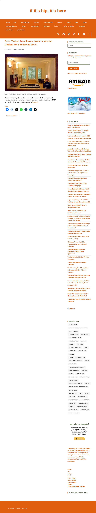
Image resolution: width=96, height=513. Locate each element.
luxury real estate (75, 383)
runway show (73, 409)
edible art (72, 364)
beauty (71, 344)
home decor (80, 373)
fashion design (74, 370)
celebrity (72, 351)
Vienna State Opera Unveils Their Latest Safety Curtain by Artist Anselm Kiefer (79, 283)
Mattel (87, 383)
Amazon (77, 450)
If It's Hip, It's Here (48, 10)
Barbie (83, 341)
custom (9, 49)
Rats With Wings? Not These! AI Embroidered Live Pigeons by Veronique (78, 173)
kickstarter (84, 377)
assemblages (73, 341)
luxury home (73, 380)
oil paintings (82, 396)
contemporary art (75, 360)
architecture (73, 334)
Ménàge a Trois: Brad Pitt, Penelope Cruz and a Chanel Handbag (77, 244)
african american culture (78, 328)
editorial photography (77, 367)
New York (72, 396)
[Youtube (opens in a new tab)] (84, 34)
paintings (85, 400)
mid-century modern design (78, 387)
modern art (73, 390)
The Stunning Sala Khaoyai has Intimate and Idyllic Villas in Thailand (78, 270)
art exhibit (85, 334)
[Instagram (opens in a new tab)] (74, 34)
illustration (73, 377)
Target (70, 452)
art (68, 471)
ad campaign (73, 324)
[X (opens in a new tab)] (59, 34)
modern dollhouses (18, 49)
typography (85, 409)
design (87, 360)
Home (69, 469)
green (71, 373)
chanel (71, 354)
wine (77, 413)
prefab (71, 406)
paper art (72, 403)
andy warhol (73, 331)
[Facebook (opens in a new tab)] (64, 34)
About (70, 484)
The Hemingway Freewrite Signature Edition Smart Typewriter (76, 252)
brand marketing (75, 347)
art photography (75, 337)
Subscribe (73, 68)
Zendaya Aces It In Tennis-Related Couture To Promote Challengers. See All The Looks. (79, 218)
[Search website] (89, 34)
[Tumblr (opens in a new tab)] (79, 34)
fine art (84, 370)
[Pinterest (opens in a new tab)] (69, 34)
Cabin (86, 347)
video (70, 413)
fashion (70, 476)
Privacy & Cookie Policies (76, 486)
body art (80, 344)
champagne (82, 351)
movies (87, 393)
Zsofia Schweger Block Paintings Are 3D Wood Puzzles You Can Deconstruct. (79, 226)
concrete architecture (77, 357)
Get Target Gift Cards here (76, 113)
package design (74, 400)
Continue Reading (12, 116)
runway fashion (82, 406)
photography (83, 403)
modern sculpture (75, 393)
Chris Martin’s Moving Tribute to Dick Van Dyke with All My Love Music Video (78, 143)
